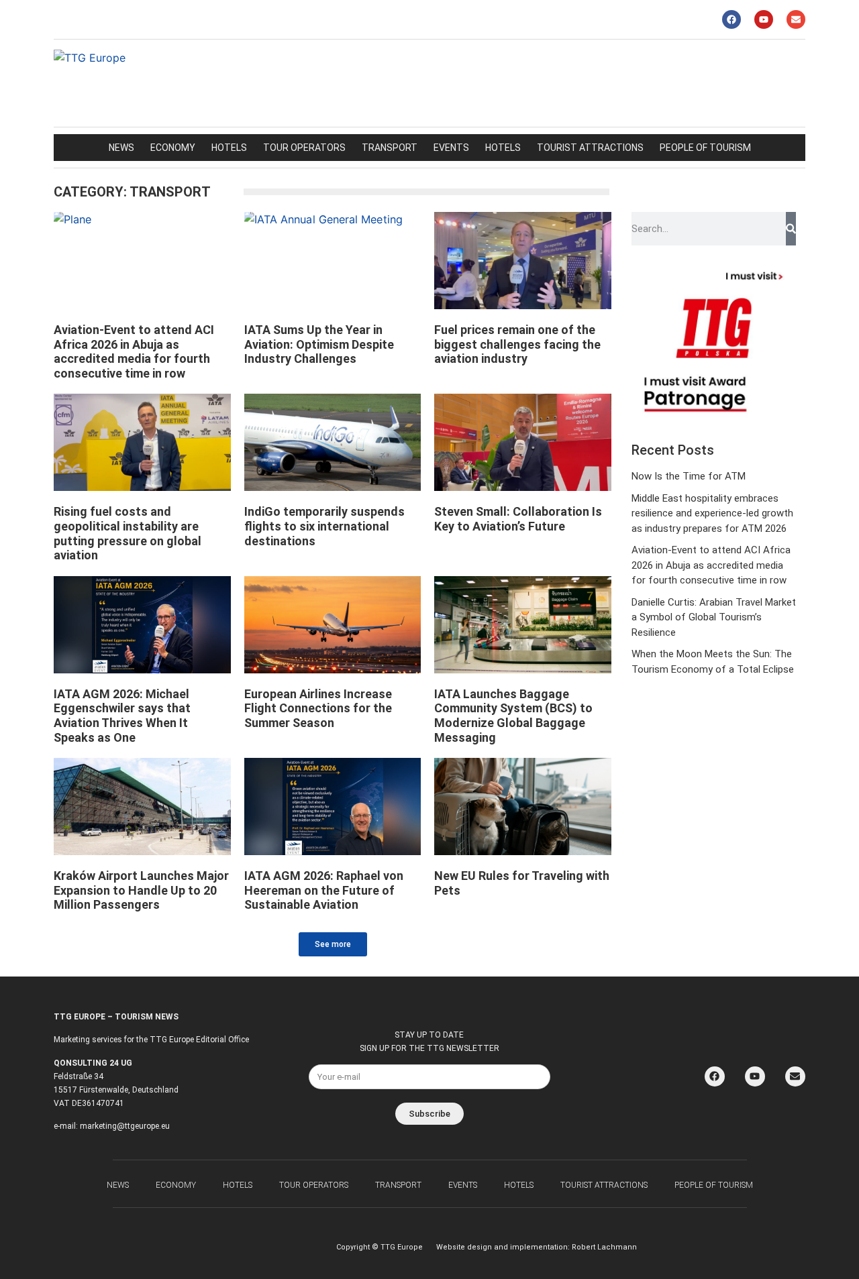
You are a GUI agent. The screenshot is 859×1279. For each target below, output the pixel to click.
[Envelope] (796, 19)
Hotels (229, 147)
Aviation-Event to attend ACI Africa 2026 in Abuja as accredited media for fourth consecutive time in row (134, 351)
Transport (389, 147)
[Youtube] (763, 19)
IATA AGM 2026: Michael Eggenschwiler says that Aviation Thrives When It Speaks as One (122, 715)
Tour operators (304, 147)
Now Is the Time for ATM (688, 476)
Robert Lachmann (604, 1247)
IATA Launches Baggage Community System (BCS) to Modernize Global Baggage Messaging (513, 715)
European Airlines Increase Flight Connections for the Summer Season (318, 708)
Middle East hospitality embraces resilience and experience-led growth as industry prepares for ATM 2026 (712, 513)
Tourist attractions (590, 147)
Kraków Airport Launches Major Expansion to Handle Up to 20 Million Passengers (141, 890)
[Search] (791, 228)
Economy (172, 147)
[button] (333, 944)
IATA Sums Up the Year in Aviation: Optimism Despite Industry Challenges (319, 344)
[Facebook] (731, 19)
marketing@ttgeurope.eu (125, 1126)
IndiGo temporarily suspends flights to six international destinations (324, 525)
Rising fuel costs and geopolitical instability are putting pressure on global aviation (127, 533)
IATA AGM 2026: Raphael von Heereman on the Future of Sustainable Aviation (323, 890)
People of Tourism (705, 147)
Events (451, 147)
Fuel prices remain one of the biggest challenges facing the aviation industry (517, 344)
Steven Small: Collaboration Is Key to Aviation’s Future (518, 518)
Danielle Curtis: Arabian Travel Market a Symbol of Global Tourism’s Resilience (713, 617)
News (121, 147)
